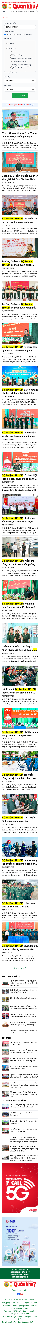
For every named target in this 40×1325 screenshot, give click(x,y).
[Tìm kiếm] (37, 11)
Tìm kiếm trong (9, 32)
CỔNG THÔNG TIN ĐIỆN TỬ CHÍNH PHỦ (20, 1272)
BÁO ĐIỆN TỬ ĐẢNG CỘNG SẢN (20, 1270)
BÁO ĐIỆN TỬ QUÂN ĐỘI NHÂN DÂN (20, 1275)
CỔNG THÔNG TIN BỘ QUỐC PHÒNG (20, 1277)
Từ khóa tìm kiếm (10, 23)
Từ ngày (7, 77)
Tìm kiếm (21, 95)
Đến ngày (7, 85)
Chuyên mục (8, 38)
